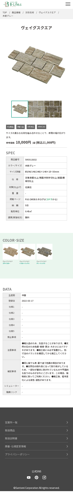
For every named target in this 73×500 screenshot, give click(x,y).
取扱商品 (10, 430)
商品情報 (16, 12)
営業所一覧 (11, 422)
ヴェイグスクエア (47, 12)
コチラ (49, 199)
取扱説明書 (11, 438)
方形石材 (29, 12)
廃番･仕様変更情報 (15, 446)
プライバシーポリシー (17, 454)
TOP (5, 12)
